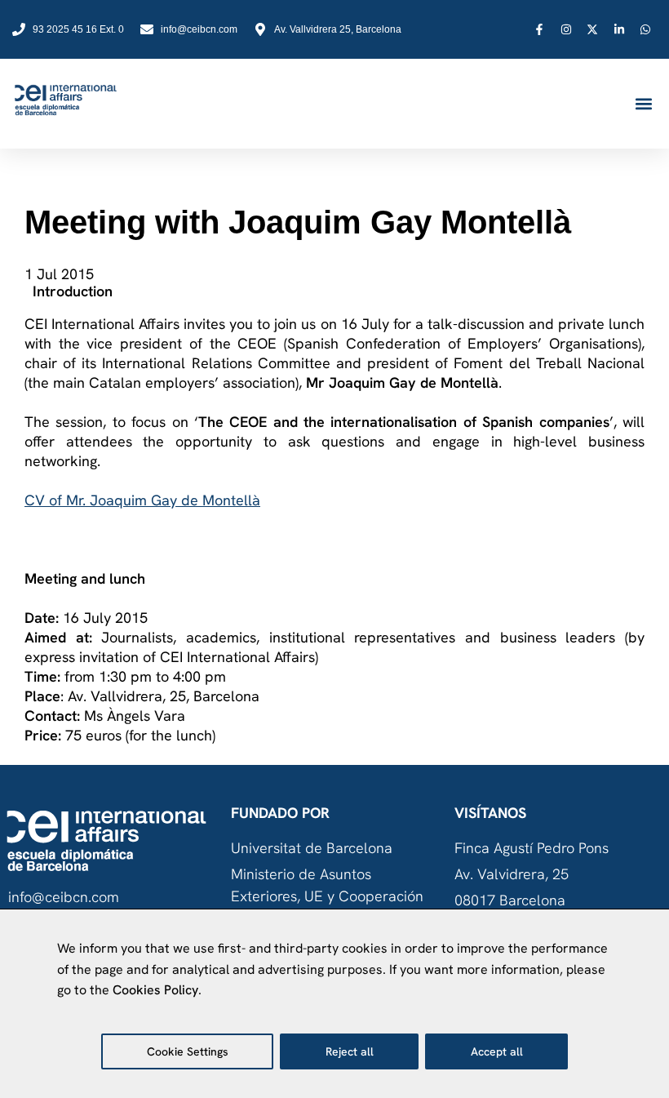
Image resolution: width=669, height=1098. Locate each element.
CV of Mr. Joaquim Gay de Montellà (142, 500)
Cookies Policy (155, 989)
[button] (643, 104)
